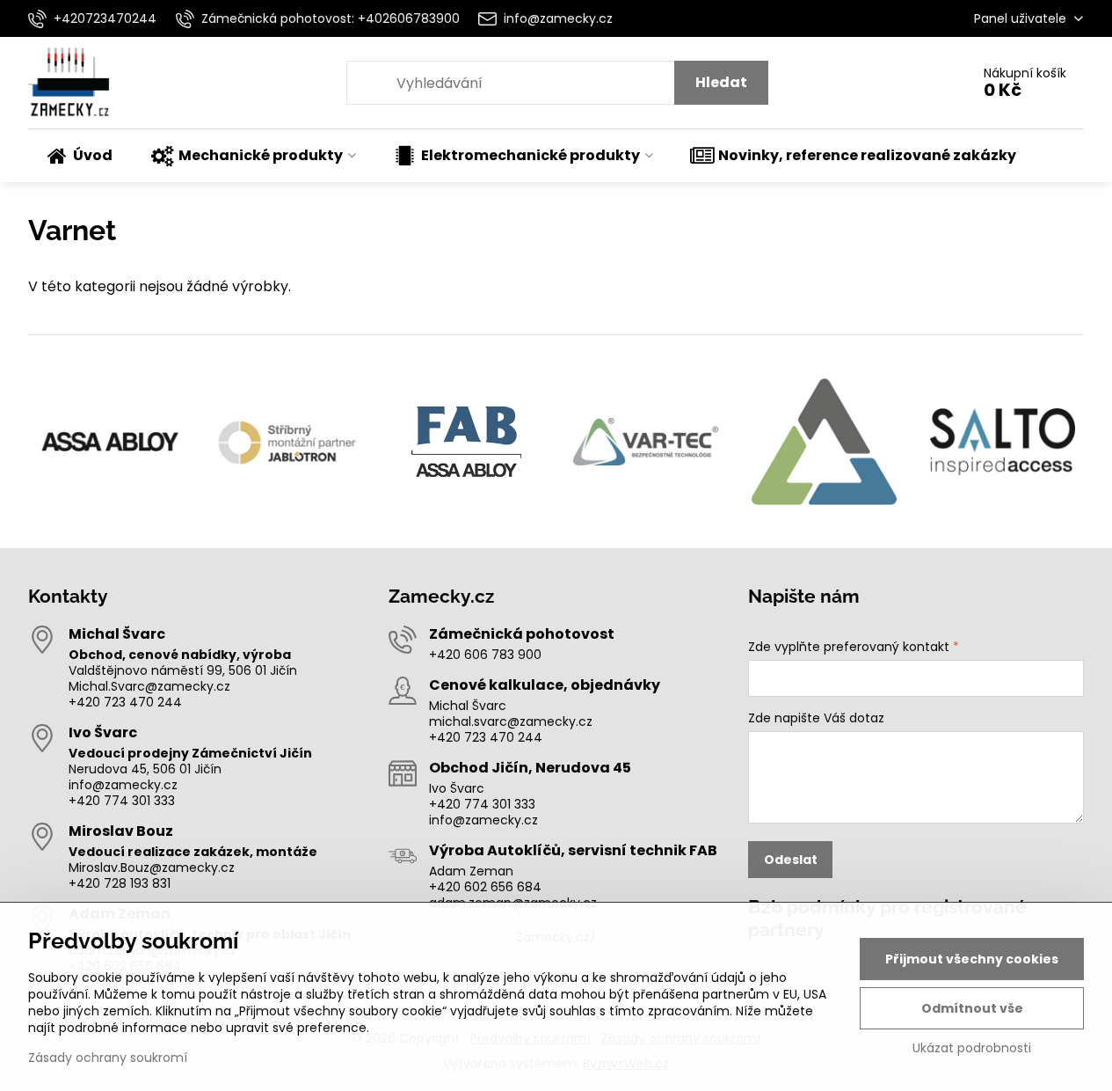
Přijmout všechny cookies (971, 959)
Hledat (721, 82)
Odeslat (791, 859)
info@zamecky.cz (123, 785)
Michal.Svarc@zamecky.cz (149, 686)
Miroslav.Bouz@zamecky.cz (152, 867)
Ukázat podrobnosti (971, 1048)
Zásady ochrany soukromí (107, 1057)
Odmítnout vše (972, 1008)
